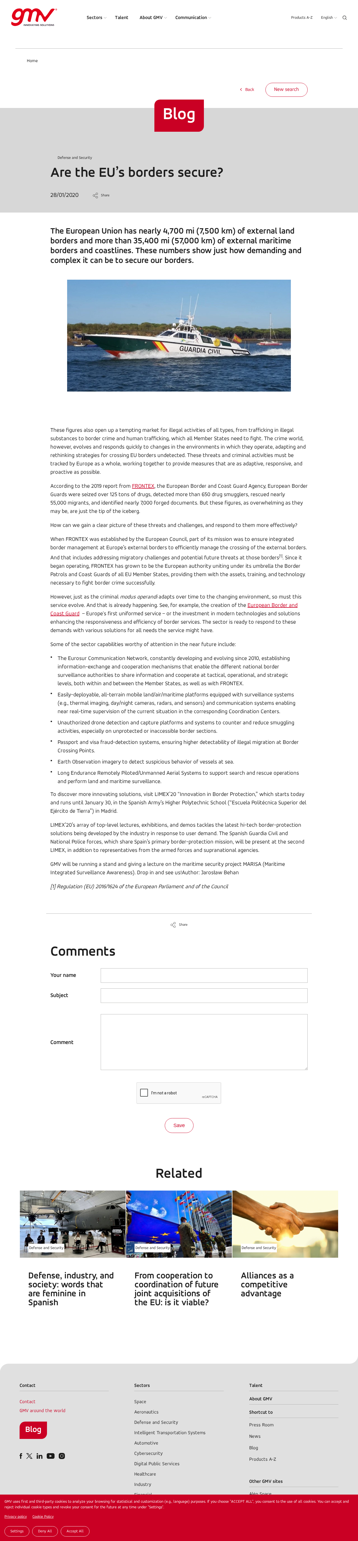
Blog (33, 1429)
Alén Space (260, 1494)
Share (105, 195)
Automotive (146, 1443)
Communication (191, 17)
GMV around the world (42, 1410)
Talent (121, 17)
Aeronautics (146, 1412)
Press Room (261, 1425)
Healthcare (145, 1474)
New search (286, 89)
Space (140, 1401)
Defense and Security (75, 158)
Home (32, 61)
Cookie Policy (43, 1517)
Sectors (94, 17)
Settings (16, 1531)
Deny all (45, 1531)
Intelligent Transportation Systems (170, 1433)
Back (249, 90)
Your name (63, 975)
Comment (62, 1042)
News (255, 1436)
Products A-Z (302, 18)
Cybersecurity (148, 1453)
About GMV (151, 17)
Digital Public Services (157, 1464)
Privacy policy (15, 1517)
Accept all (75, 1531)
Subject (59, 995)
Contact (28, 1401)
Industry (142, 1484)
